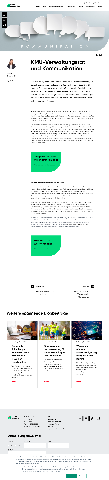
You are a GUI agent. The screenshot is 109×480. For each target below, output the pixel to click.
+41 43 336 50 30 (32, 424)
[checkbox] (15, 445)
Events (38, 6)
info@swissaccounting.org (32, 426)
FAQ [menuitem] (49, 417)
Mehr (13, 382)
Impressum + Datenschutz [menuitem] (56, 429)
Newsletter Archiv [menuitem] (53, 424)
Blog (44, 6)
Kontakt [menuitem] (50, 426)
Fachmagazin (90, 6)
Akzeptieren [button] (71, 476)
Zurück (99, 55)
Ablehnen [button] (82, 476)
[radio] (10, 445)
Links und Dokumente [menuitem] (55, 421)
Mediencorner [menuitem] (52, 419)
